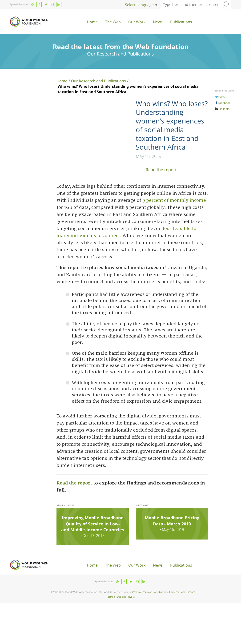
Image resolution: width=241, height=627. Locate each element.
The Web (113, 21)
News (158, 21)
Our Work (136, 21)
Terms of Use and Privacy (120, 596)
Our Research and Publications (98, 80)
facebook (39, 4)
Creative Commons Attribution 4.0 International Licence (163, 592)
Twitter (222, 97)
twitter (45, 4)
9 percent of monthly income (174, 200)
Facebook (224, 103)
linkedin (58, 4)
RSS (32, 4)
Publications (181, 21)
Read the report (161, 169)
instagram (52, 4)
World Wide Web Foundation (29, 21)
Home (92, 21)
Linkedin (223, 109)
